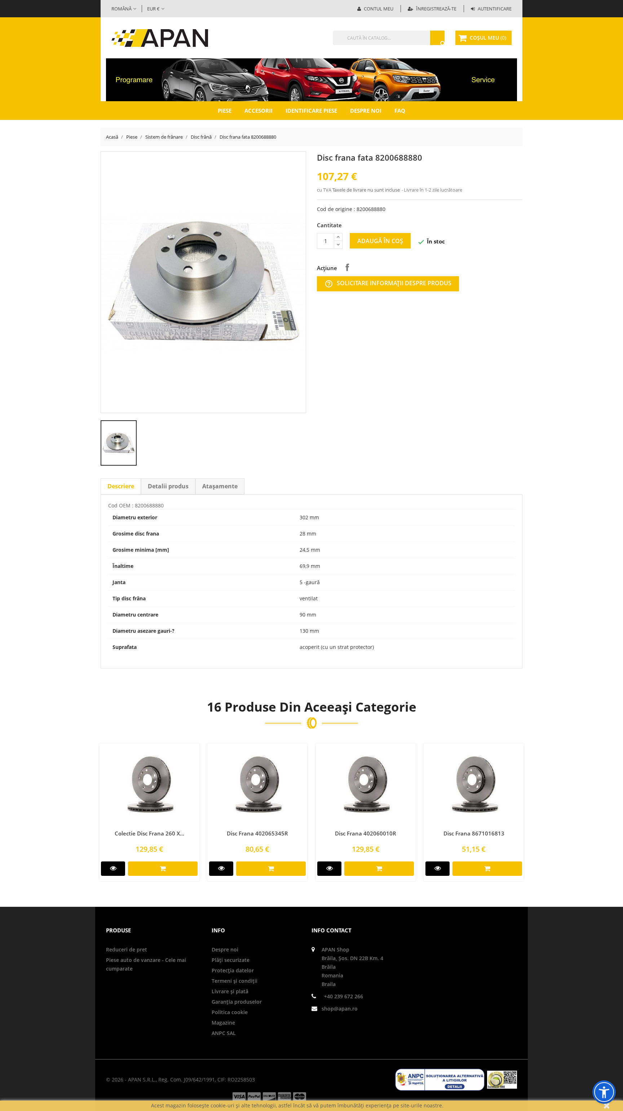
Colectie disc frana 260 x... (149, 833)
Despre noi (365, 110)
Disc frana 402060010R (365, 833)
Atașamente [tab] (220, 486)
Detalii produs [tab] (168, 486)
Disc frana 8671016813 (473, 833)
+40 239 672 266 (343, 996)
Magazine (223, 1022)
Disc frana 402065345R (257, 833)
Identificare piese (311, 110)
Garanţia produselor (237, 1001)
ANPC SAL (224, 1033)
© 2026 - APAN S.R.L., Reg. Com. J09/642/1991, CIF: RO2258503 (180, 1079)
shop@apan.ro (340, 1008)
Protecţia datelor (233, 970)
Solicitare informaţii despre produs (387, 283)
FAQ (399, 110)
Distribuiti (347, 267)
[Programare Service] (311, 79)
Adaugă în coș (380, 241)
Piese (224, 110)
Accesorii (258, 110)
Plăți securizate (230, 960)
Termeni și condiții (234, 980)
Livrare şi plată (230, 991)
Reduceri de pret (126, 949)
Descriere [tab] (120, 486)
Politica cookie (230, 1012)
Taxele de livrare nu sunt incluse (366, 190)
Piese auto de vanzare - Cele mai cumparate (146, 964)
